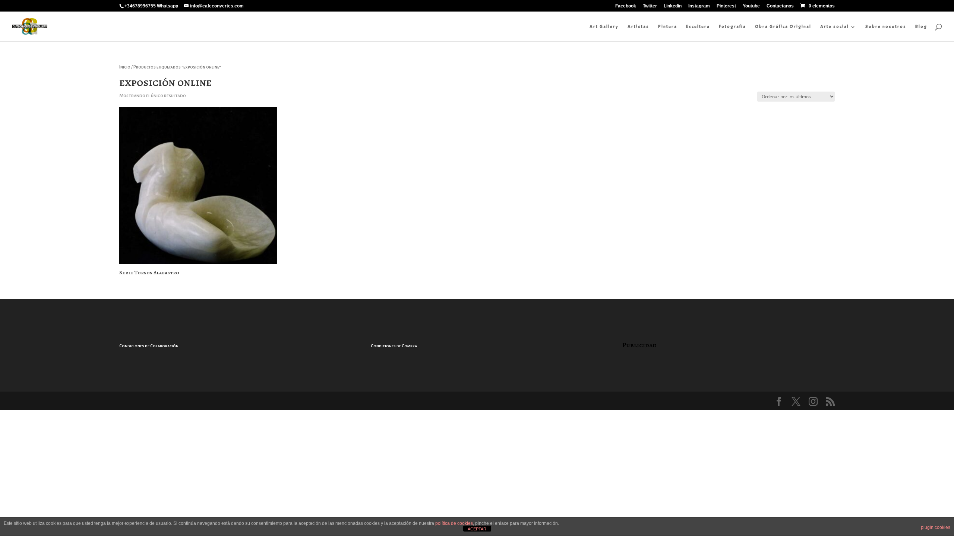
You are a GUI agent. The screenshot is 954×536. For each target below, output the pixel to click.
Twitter (650, 6)
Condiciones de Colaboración (149, 346)
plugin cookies (935, 527)
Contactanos (780, 6)
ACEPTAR (477, 529)
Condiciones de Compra (394, 346)
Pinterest (726, 6)
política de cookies (454, 523)
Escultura (698, 26)
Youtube (751, 6)
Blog (921, 26)
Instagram (699, 6)
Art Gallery (604, 26)
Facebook (625, 6)
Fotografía (732, 26)
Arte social (834, 26)
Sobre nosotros (885, 26)
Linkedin (673, 6)
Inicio (124, 67)
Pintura (667, 26)
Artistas (638, 26)
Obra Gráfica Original (783, 26)
